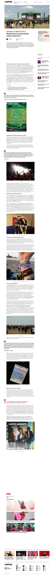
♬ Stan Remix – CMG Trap (21, 402)
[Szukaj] (41, 2)
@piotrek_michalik (7, 401)
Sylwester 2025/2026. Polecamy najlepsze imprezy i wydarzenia (45, 61)
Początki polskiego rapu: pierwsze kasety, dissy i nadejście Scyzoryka (17, 88)
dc (13, 402)
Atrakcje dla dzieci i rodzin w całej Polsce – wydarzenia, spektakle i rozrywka (45, 77)
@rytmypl (19, 39)
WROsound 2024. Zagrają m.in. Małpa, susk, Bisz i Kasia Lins (16, 89)
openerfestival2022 (8, 402)
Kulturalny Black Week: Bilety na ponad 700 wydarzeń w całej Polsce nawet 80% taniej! (43, 66)
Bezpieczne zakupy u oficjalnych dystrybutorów (43, 40)
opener (27, 401)
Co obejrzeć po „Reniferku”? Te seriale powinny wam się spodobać (17, 87)
